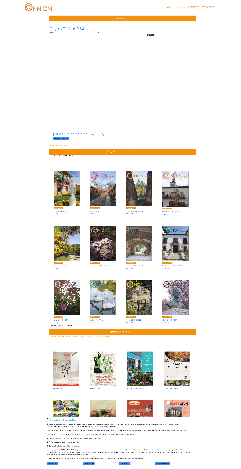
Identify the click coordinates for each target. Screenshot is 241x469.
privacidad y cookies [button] (162, 463)
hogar (82, 336)
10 (65, 156)
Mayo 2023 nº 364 (62, 145)
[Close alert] (238, 419)
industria (75, 336)
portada (52, 145)
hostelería (61, 336)
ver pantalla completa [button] (61, 138)
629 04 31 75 (208, 7)
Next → (74, 156)
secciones (169, 7)
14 (71, 156)
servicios (68, 336)
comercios (53, 336)
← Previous (55, 156)
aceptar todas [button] (52, 463)
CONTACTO (193, 7)
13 (70, 156)
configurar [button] (125, 463)
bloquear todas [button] (89, 463)
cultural (101, 336)
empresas (181, 7)
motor (95, 336)
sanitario (88, 336)
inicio (107, 336)
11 (67, 156)
